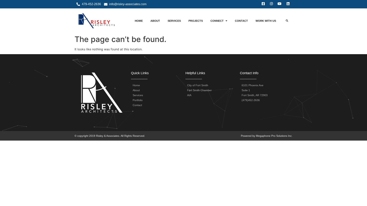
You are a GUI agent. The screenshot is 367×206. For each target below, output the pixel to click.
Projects (195, 20)
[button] (287, 21)
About (155, 20)
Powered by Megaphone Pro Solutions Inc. (266, 135)
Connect (217, 20)
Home (139, 20)
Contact (241, 20)
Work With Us (266, 20)
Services (174, 20)
